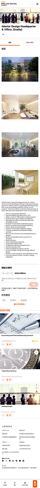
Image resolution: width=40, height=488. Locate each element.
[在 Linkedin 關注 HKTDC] (10, 461)
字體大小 (4, 442)
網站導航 (4, 449)
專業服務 (24, 300)
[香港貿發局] (20, 428)
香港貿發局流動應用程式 (26, 434)
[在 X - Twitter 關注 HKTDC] (6, 461)
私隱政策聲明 (6, 445)
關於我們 (22, 430)
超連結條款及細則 (24, 445)
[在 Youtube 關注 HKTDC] (20, 461)
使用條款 (22, 442)
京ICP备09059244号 (25, 449)
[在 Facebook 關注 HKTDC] (3, 461)
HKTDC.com (5, 430)
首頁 (3, 300)
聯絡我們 (4, 434)
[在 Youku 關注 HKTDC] (23, 461)
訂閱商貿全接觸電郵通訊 (9, 437)
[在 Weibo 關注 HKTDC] (13, 461)
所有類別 (13, 300)
